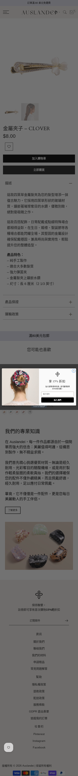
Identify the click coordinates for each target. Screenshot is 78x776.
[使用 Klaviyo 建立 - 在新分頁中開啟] (39, 406)
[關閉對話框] (73, 371)
